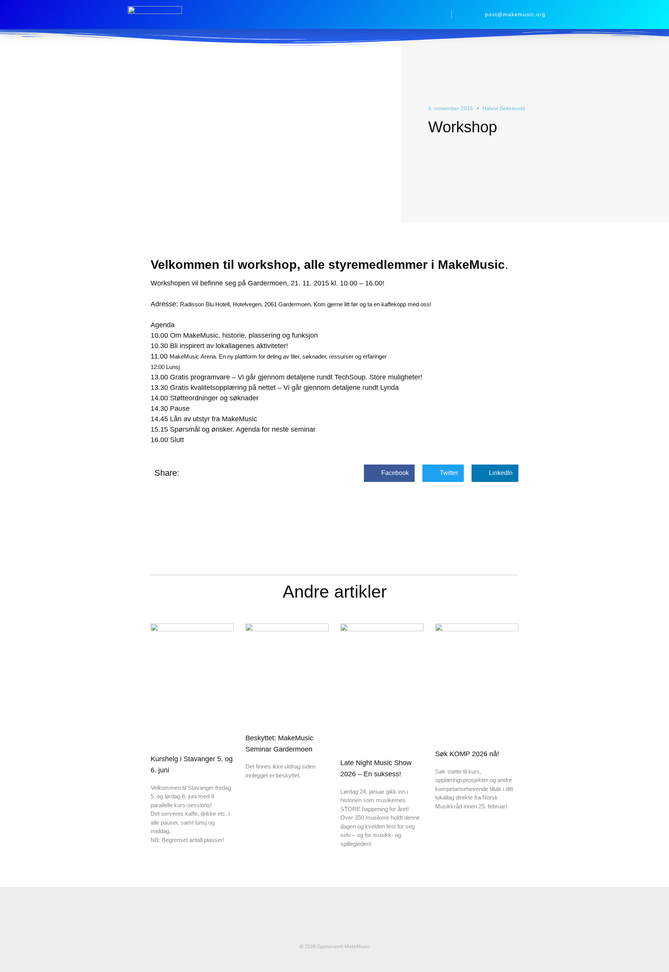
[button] (436, 14)
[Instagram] (342, 932)
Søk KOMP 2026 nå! (467, 754)
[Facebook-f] (326, 932)
